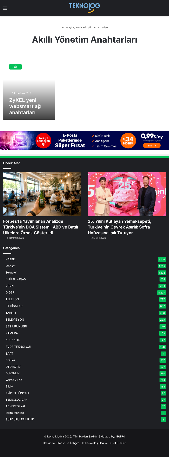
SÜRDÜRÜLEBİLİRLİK (20, 419)
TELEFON (12, 299)
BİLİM (9, 386)
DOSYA (10, 360)
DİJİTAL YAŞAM (16, 279)
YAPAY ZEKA (14, 380)
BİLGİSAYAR (14, 306)
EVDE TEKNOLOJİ (18, 346)
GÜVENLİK (13, 373)
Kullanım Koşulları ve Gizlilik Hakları (104, 443)
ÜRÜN (10, 285)
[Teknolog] (84, 8)
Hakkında (49, 443)
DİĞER (10, 292)
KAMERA (12, 333)
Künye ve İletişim (68, 443)
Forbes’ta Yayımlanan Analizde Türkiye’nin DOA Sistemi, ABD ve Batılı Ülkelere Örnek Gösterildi (40, 227)
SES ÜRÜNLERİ (16, 326)
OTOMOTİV (13, 366)
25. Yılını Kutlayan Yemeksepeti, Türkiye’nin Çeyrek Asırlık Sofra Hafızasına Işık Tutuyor (119, 227)
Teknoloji (11, 272)
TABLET (11, 312)
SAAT (9, 353)
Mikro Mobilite (15, 412)
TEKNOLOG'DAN (16, 399)
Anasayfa (67, 27)
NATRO (120, 436)
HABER (10, 259)
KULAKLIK (13, 340)
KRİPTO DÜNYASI (17, 393)
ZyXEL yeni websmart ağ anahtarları (25, 106)
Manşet (10, 266)
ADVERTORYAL (16, 406)
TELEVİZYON (15, 319)
